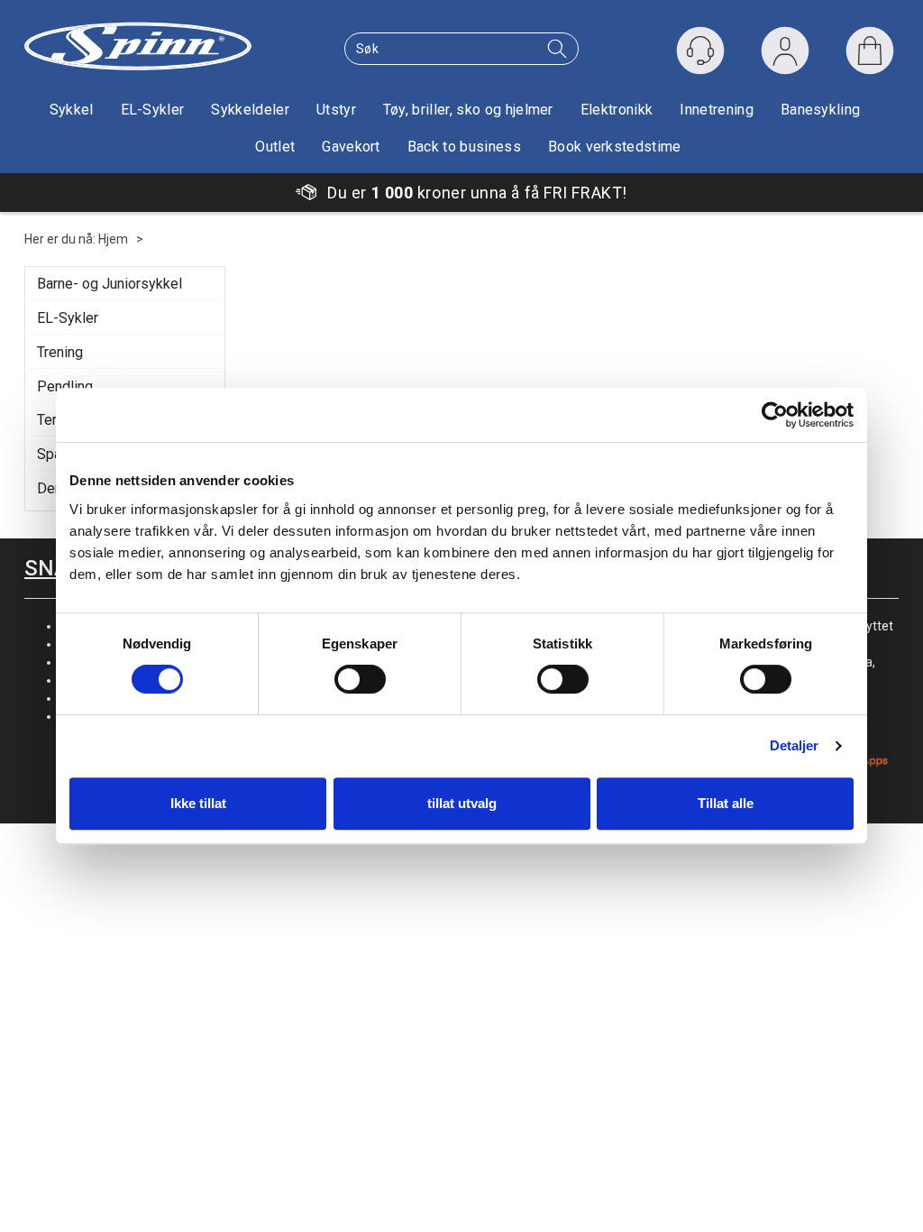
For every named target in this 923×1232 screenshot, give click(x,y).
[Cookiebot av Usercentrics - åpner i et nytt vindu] (775, 414)
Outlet (275, 146)
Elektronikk (616, 109)
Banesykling (821, 109)
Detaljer (794, 745)
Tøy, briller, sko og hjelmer (468, 109)
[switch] (360, 679)
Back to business (464, 146)
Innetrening (717, 109)
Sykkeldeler (250, 109)
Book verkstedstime (614, 146)
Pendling (65, 386)
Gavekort (351, 146)
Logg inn (785, 54)
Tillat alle (726, 803)
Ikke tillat (198, 803)
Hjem (113, 239)
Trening (60, 352)
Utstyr (336, 109)
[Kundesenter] (700, 50)
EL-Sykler (153, 109)
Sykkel (72, 109)
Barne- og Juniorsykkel (109, 283)
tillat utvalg (462, 803)
